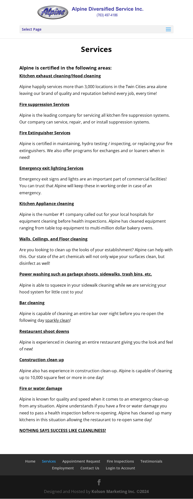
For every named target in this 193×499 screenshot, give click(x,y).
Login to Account (120, 468)
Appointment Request (81, 461)
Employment (63, 468)
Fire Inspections (120, 461)
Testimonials (151, 461)
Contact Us (89, 468)
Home (30, 461)
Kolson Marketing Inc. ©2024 (120, 491)
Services (49, 461)
